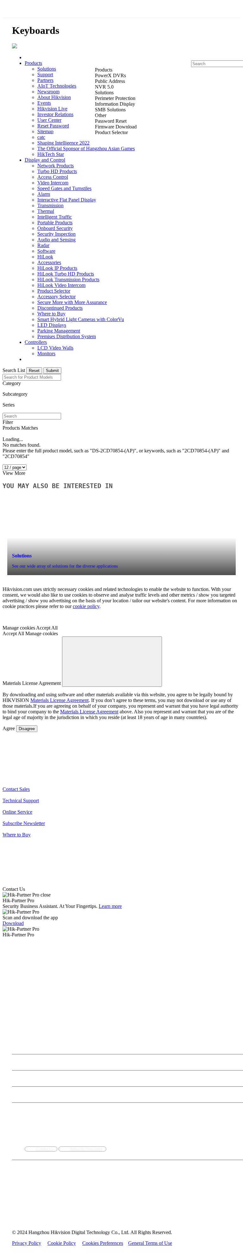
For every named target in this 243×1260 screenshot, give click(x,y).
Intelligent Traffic (54, 217)
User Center (49, 120)
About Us (22, 1041)
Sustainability (119, 1049)
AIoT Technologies (56, 86)
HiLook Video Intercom (61, 285)
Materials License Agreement (59, 700)
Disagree (27, 728)
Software (46, 251)
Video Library (75, 1066)
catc (41, 137)
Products (33, 63)
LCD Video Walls (55, 348)
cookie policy (86, 606)
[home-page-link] (14, 46)
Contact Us (169, 1049)
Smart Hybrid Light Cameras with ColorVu (80, 319)
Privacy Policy (26, 1243)
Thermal (45, 211)
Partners (45, 80)
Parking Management (58, 330)
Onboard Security (55, 228)
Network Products (55, 165)
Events (44, 103)
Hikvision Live (52, 108)
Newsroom (48, 91)
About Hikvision (54, 97)
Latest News (30, 1066)
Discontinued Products (60, 308)
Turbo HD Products (57, 171)
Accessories (49, 262)
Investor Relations (55, 114)
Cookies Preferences (102, 1243)
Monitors (46, 353)
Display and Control (45, 160)
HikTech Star (50, 154)
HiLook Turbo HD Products (65, 273)
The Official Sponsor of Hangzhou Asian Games (86, 148)
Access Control (52, 177)
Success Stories (52, 1066)
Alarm (43, 194)
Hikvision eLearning (27, 1098)
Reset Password (53, 125)
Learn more (110, 906)
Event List (19, 1082)
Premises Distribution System (66, 336)
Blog (15, 1066)
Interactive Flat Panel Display (66, 199)
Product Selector (53, 291)
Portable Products (54, 222)
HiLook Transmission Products (68, 279)
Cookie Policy (61, 1243)
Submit (52, 370)
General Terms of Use (150, 1243)
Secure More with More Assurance (72, 302)
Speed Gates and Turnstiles (64, 188)
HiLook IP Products (57, 268)
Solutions (46, 68)
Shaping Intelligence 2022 (63, 143)
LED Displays (51, 325)
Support (45, 74)
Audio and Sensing (56, 239)
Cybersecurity (77, 1049)
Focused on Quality (144, 1049)
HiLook (45, 256)
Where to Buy (51, 313)
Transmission (50, 205)
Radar (43, 245)
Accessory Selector (56, 296)
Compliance (98, 1049)
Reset (34, 370)
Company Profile (25, 1049)
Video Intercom (52, 182)
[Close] (112, 661)
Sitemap (45, 131)
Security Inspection (56, 234)
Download (13, 923)
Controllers (36, 342)
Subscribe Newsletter (85, 1149)
